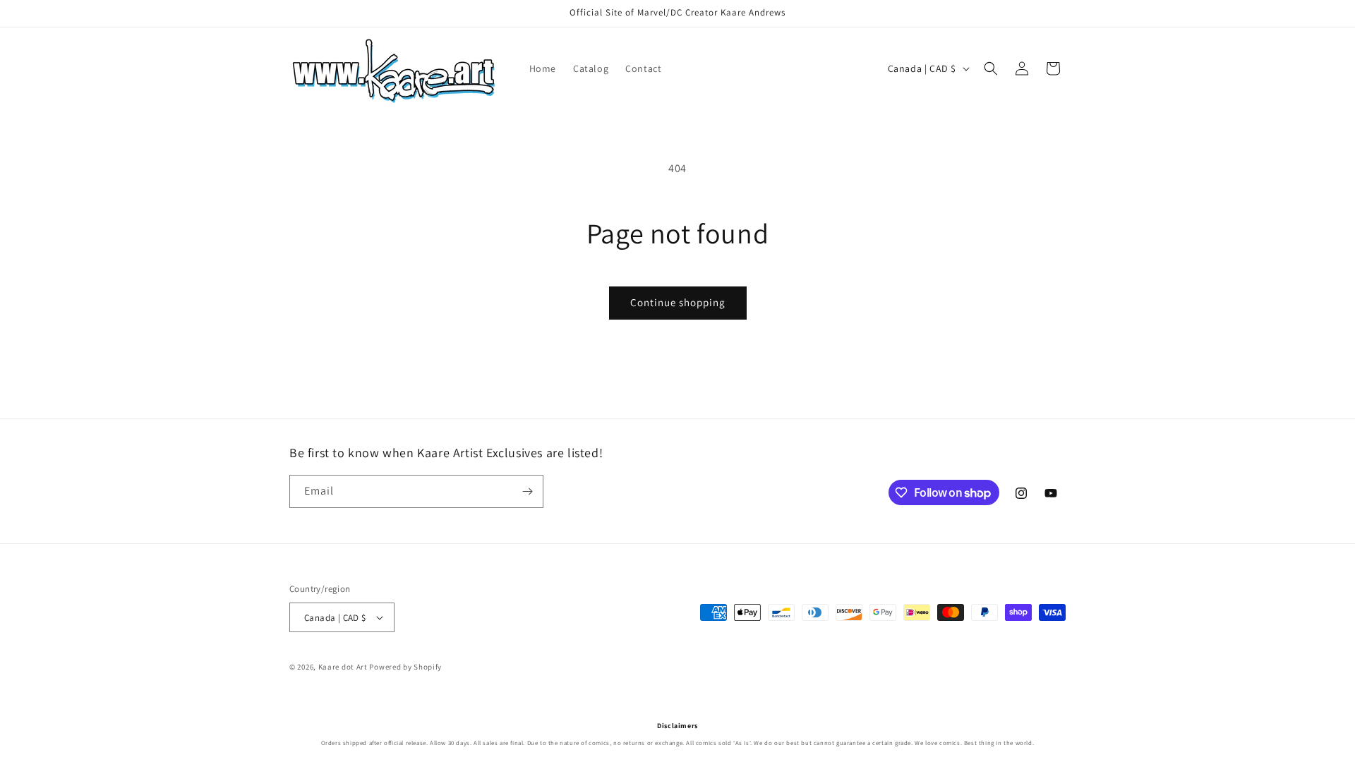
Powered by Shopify (405, 667)
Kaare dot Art (343, 667)
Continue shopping (677, 302)
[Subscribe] (527, 491)
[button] (990, 68)
